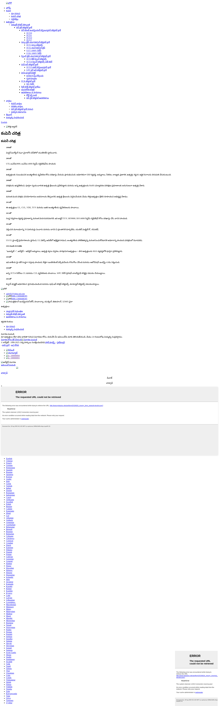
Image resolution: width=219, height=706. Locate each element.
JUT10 (29, 33)
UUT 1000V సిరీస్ (33, 50)
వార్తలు (9, 101)
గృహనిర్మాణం (31, 78)
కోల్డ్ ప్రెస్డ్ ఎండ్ (31, 95)
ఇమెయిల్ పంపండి (8, 365)
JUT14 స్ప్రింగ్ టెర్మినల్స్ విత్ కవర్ (39, 62)
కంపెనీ (8, 11)
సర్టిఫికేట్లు (14, 19)
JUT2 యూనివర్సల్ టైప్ (35, 48)
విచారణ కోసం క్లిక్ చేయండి (11, 340)
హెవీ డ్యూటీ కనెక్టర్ (28, 73)
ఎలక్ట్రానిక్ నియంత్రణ (14, 311)
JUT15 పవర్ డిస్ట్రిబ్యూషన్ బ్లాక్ (38, 67)
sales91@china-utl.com (15, 294)
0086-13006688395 (19, 296)
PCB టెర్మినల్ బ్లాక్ (28, 81)
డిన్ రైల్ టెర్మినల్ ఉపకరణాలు (37, 98)
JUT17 (29, 40)
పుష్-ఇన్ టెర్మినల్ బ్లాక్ (29, 64)
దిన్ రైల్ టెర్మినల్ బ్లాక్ (24, 27)
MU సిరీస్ (30, 84)
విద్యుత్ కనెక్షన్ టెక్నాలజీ (20, 25)
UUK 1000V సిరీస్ (33, 53)
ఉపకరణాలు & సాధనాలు (31, 92)
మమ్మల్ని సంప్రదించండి (15, 117)
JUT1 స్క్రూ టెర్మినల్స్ (34, 45)
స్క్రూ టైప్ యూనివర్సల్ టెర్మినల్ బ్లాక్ (35, 42)
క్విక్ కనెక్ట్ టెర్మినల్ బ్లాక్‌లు (30, 87)
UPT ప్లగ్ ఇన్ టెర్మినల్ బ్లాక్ (36, 70)
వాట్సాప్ (4, 373)
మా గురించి (15, 13)
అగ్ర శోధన (15, 345)
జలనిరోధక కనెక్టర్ (28, 90)
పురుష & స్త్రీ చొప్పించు (34, 76)
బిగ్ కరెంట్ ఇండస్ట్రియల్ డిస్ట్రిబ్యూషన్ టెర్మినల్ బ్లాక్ (41, 30)
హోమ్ (8, 8)
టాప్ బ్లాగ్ (6, 345)
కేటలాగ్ (9, 115)
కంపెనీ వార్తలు (16, 103)
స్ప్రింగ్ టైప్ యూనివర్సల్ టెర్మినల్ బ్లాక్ (36, 56)
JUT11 (29, 35)
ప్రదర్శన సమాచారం (18, 112)
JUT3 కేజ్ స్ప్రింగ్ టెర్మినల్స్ (36, 59)
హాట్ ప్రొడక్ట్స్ (50, 342)
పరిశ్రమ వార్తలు (17, 106)
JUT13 (29, 38)
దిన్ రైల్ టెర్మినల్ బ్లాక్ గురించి (22, 109)
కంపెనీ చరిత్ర (16, 16)
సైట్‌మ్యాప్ (61, 342)
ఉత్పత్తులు (10, 22)
